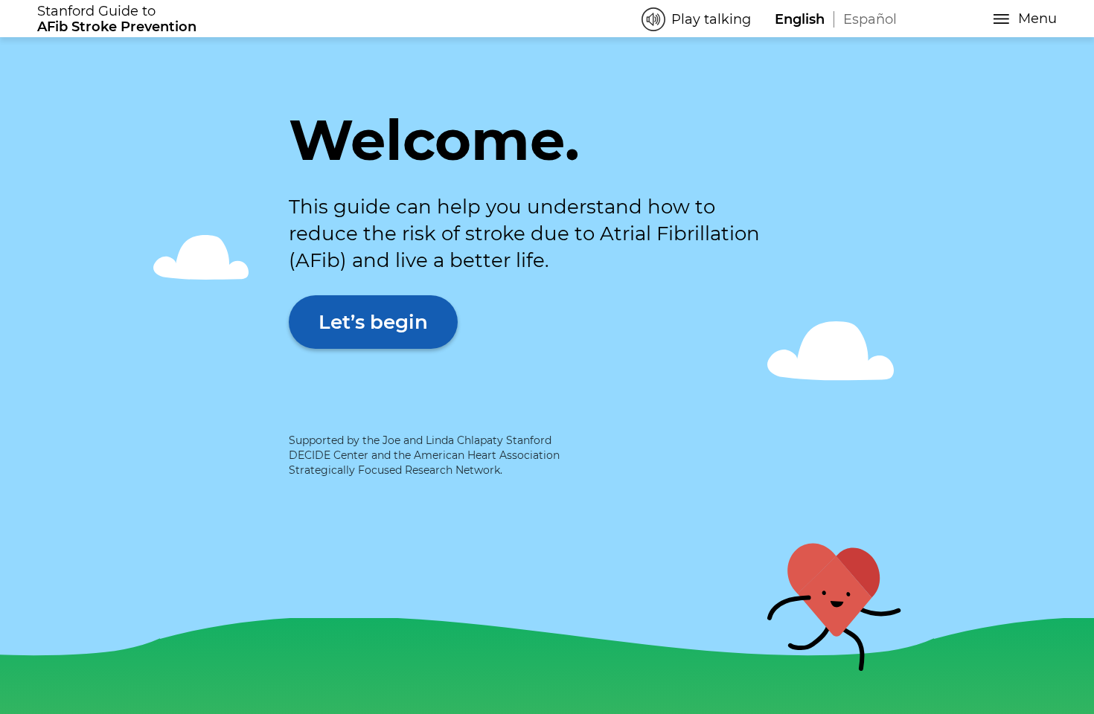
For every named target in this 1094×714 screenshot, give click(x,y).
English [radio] (800, 19)
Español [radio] (870, 19)
